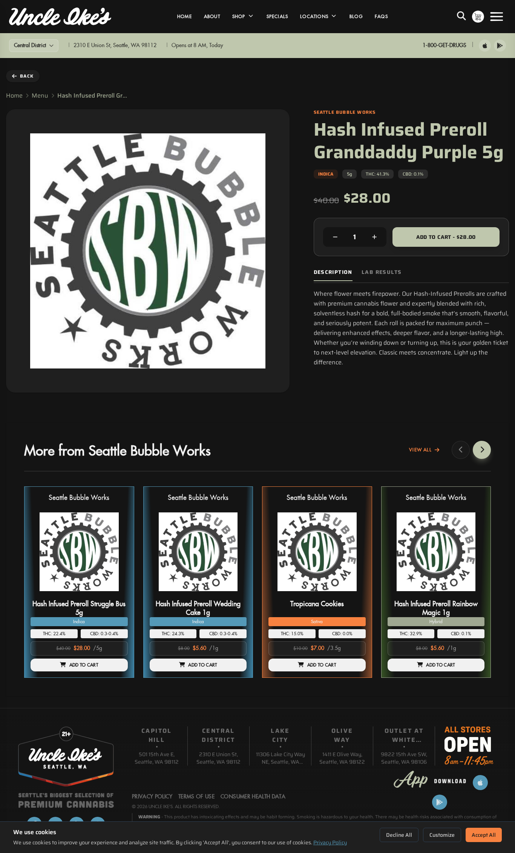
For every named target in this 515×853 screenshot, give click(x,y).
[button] (79, 582)
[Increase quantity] (374, 237)
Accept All (484, 835)
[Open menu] (496, 16)
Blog (356, 16)
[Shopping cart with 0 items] (478, 17)
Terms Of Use (196, 797)
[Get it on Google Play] (500, 46)
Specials (277, 16)
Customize (442, 835)
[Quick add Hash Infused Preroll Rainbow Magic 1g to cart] (472, 594)
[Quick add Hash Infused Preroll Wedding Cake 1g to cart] (234, 594)
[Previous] (461, 450)
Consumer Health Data (253, 797)
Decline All (399, 835)
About (212, 16)
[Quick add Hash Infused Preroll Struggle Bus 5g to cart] (115, 594)
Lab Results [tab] (382, 272)
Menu (40, 95)
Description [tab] (333, 272)
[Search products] (461, 16)
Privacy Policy (330, 842)
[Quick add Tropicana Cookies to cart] (353, 594)
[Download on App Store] (485, 46)
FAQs (381, 16)
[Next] (482, 450)
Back (27, 75)
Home (184, 16)
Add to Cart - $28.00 (446, 237)
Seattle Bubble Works (79, 498)
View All (420, 449)
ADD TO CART (83, 665)
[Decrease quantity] (335, 237)
